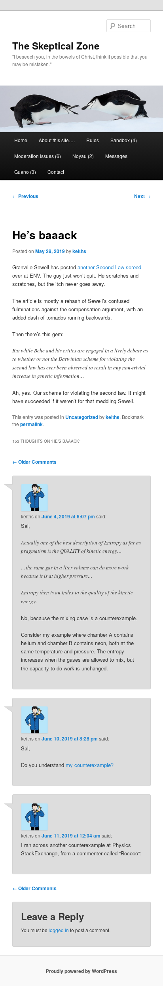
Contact (55, 171)
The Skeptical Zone (55, 45)
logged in (59, 930)
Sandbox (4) (123, 140)
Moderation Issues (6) (37, 155)
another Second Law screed (109, 267)
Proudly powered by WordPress (81, 971)
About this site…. (57, 140)
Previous (25, 196)
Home (20, 140)
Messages (116, 155)
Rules (92, 140)
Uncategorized (81, 417)
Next (142, 196)
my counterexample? (90, 765)
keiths (79, 251)
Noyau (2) (83, 155)
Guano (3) (25, 171)
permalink (31, 424)
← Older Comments (34, 461)
